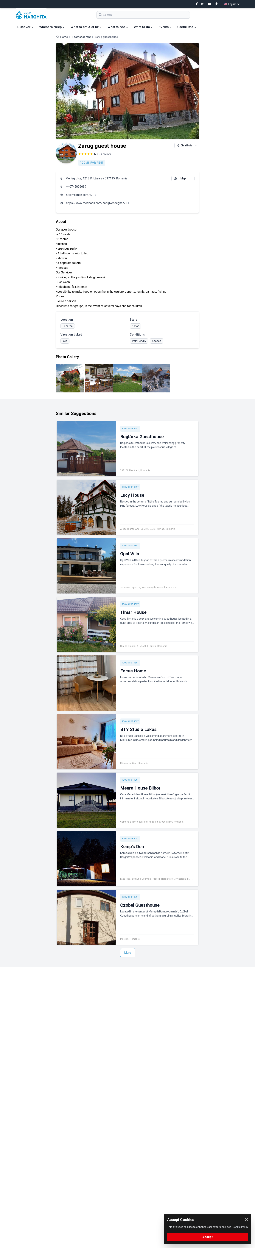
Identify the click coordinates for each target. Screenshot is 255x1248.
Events (164, 27)
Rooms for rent (81, 36)
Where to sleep (51, 27)
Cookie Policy (240, 1226)
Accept (208, 1237)
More (127, 952)
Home (64, 36)
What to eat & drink (85, 27)
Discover (24, 27)
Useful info (185, 27)
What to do (142, 27)
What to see (117, 27)
